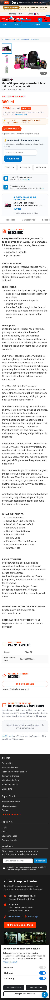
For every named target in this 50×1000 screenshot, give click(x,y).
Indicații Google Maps (21, 924)
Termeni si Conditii (10, 776)
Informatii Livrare (10, 767)
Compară (26, 167)
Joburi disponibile (10, 784)
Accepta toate (36, 987)
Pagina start (6, 40)
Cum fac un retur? (11, 814)
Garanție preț (12, 128)
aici (42, 188)
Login (4, 827)
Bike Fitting (7, 788)
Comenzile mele (9, 840)
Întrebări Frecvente (11, 801)
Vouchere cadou (9, 836)
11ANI (24, 108)
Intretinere (35, 40)
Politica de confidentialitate (15, 771)
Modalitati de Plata (10, 780)
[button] (3, 20)
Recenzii (42, 167)
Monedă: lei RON (16, 14)
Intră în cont (7, 736)
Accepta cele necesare (25, 994)
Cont (4, 831)
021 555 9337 (14, 916)
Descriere (10, 220)
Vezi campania (21, 115)
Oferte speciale (9, 806)
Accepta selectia (14, 987)
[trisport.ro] (25, 20)
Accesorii (25, 40)
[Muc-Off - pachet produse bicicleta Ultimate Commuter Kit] (30, 59)
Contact (5, 810)
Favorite (10, 167)
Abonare (41, 861)
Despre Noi (7, 763)
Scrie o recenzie (25, 684)
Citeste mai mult (10, 962)
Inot (5, 25)
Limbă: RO (33, 14)
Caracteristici (29, 220)
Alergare (36, 25)
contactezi (26, 179)
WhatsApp (32, 916)
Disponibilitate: (8, 96)
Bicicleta (19, 25)
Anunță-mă (13, 158)
